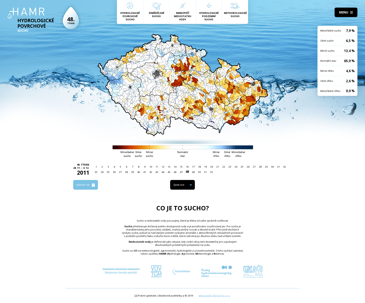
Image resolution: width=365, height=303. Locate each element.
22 (223, 166)
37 (120, 172)
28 (260, 166)
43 (157, 172)
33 (96, 172)
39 (132, 172)
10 (150, 166)
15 (181, 166)
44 (163, 172)
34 (102, 172)
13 (169, 166)
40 (138, 172)
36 (114, 172)
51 (205, 172)
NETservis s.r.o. (221, 295)
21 (217, 166)
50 (199, 172)
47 (181, 172)
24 (236, 166)
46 (175, 172)
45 (169, 172)
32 (284, 166)
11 (157, 166)
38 (126, 172)
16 (187, 166)
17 (193, 166)
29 (266, 166)
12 (163, 166)
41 (144, 172)
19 (205, 166)
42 (150, 172)
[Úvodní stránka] (26, 13)
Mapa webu (205, 295)
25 (242, 166)
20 (211, 166)
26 (248, 166)
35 (108, 172)
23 (230, 166)
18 (199, 166)
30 (272, 166)
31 (278, 166)
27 (254, 166)
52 (211, 172)
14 (175, 166)
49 (193, 172)
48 (187, 172)
